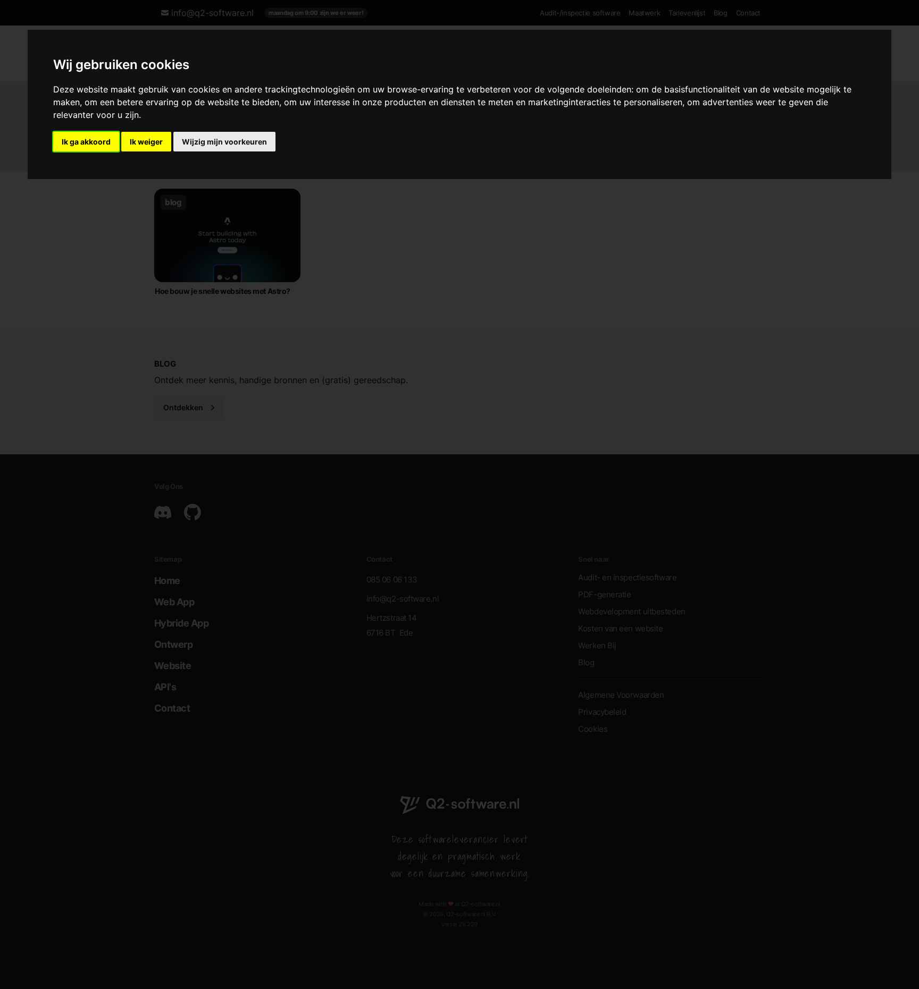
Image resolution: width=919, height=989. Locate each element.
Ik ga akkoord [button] (86, 141)
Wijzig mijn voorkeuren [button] (224, 141)
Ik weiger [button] (146, 141)
